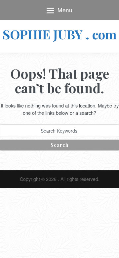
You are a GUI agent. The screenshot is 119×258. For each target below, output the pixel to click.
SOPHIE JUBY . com (60, 34)
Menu (65, 10)
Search (59, 145)
